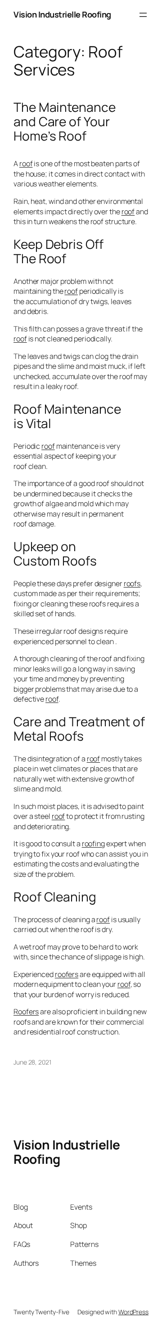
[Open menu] (143, 14)
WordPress (133, 1312)
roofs (132, 583)
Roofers (26, 1011)
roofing (93, 843)
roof (26, 163)
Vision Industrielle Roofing (62, 14)
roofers (66, 974)
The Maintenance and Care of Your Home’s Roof (65, 121)
